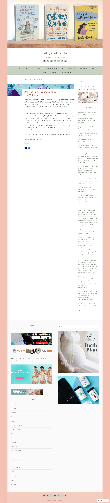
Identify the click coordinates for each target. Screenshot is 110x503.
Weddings (13, 484)
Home (19, 68)
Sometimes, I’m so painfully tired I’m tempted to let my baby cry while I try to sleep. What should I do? (88, 181)
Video (12, 480)
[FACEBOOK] (44, 495)
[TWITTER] (58, 495)
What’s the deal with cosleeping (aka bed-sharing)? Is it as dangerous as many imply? (87, 189)
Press (63, 68)
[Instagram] (51, 61)
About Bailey (66, 72)
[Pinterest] (62, 61)
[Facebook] (44, 61)
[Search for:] (88, 81)
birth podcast (14, 408)
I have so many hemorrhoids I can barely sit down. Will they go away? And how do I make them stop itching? (88, 212)
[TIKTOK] (66, 495)
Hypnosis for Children (86, 68)
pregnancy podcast (16, 450)
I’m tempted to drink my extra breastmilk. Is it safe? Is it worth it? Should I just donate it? (86, 239)
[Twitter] (58, 61)
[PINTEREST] (62, 495)
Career (13, 417)
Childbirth (55, 72)
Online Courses (52, 68)
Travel (13, 471)
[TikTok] (65, 61)
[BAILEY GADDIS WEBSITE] (48, 495)
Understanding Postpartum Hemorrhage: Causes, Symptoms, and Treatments (86, 120)
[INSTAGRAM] (51, 495)
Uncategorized (15, 476)
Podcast (41, 68)
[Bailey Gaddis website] (48, 61)
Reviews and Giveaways (17, 459)
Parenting (71, 68)
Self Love (13, 463)
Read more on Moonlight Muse (33, 139)
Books (26, 68)
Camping (13, 412)
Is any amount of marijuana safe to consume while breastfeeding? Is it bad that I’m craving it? (87, 231)
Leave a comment (28, 155)
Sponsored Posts (15, 467)
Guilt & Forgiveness (16, 429)
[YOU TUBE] (55, 495)
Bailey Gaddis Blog (55, 53)
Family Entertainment (16, 425)
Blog (33, 68)
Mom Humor (14, 438)
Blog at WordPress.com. (55, 500)
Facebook (31, 325)
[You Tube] (55, 61)
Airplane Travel (15, 404)
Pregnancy (44, 72)
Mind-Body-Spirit (15, 434)
